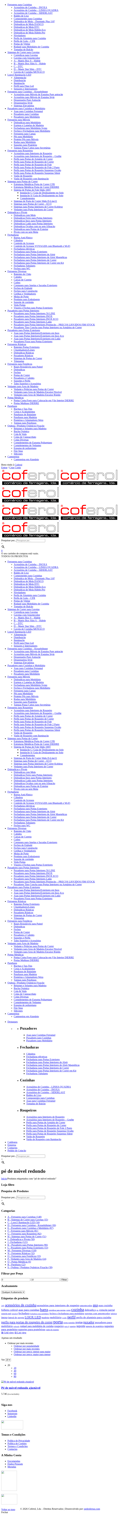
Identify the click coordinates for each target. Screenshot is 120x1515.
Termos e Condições (18, 1446)
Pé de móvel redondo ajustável (20, 1387)
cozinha (77, 1309)
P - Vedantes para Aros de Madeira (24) (27, 1259)
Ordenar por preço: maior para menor (32, 1354)
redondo (16, 1326)
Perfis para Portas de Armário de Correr (45, 1122)
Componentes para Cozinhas (40, 1098)
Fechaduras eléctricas (36, 1056)
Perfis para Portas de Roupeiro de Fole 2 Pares (49, 1128)
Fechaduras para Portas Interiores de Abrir (47, 1062)
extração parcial (107, 1310)
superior (73, 1326)
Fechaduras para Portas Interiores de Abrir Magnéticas (53, 1065)
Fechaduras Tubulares (37, 1073)
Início (4, 1178)
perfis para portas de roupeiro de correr (27, 1322)
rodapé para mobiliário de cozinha (37, 1326)
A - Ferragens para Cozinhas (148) (25, 1217)
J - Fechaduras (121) (18, 1242)
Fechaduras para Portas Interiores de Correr (47, 1068)
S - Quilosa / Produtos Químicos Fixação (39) (30, 1267)
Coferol (18, 464)
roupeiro (59, 1326)
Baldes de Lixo (33, 1095)
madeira (45, 1317)
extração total (6, 1314)
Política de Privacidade (19, 1440)
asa (95, 1305)
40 (15, 1370)
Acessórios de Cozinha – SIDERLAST (45, 1092)
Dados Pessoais (15, 1464)
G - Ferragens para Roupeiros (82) (24, 1233)
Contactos (12, 1449)
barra (44, 1309)
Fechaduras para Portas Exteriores (43, 1059)
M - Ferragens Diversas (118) (22, 1250)
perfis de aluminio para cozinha (93, 1317)
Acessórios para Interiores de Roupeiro (45, 1117)
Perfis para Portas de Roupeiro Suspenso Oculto (50, 1131)
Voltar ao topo (8, 1509)
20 (15, 1368)
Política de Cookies (17, 1443)
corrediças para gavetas (57, 1310)
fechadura (24, 1313)
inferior (114, 1313)
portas (79, 1322)
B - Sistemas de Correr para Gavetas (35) (28, 1219)
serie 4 (66, 1326)
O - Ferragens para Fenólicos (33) (24, 1256)
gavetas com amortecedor (97, 1313)
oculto (64, 1318)
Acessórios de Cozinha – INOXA (43, 1089)
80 (15, 1376)
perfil (71, 1317)
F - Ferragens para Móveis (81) (23, 1231)
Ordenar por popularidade (26, 1346)
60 (15, 1373)
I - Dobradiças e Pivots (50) (21, 1239)
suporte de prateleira (95, 1326)
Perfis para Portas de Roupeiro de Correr (46, 1125)
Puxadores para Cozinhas (38, 1037)
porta (58, 1321)
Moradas (12, 1466)
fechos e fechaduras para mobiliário (67, 1313)
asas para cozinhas (28, 1309)
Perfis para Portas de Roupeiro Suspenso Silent (49, 1133)
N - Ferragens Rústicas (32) (21, 1253)
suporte (80, 1326)
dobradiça (90, 1309)
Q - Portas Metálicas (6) (19, 1261)
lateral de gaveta (16, 1317)
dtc (97, 1310)
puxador (88, 1322)
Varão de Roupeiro (35, 1136)
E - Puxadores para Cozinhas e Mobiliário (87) (30, 1228)
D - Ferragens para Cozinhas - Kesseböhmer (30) (32, 1225)
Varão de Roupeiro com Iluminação (43, 1139)
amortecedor (86, 1305)
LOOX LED (33, 1317)
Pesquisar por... (8, 540)
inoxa (4, 1317)
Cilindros (30, 1054)
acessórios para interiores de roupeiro (58, 1305)
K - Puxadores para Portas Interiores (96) (28, 1245)
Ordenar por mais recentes (27, 1348)
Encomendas (14, 1461)
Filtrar (64, 1280)
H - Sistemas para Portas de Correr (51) (27, 1236)
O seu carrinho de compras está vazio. (20, 553)
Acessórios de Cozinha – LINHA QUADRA (48, 1086)
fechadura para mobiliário (39, 1314)
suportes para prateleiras (31, 1329)
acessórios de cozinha (20, 1305)
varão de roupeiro (52, 1330)
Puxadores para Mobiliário (39, 1040)
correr (68, 1310)
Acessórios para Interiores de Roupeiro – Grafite (50, 1119)
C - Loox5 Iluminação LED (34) (24, 1222)
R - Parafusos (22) (16, 1264)
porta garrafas (69, 1322)
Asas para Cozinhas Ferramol (40, 1035)
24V (2, 1306)
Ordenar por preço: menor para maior (32, 1351)
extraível (15, 1314)
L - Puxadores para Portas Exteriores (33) (28, 1247)
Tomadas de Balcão (36, 1103)
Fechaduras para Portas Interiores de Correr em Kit (51, 1070)
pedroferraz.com (92, 1509)
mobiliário (56, 1317)
